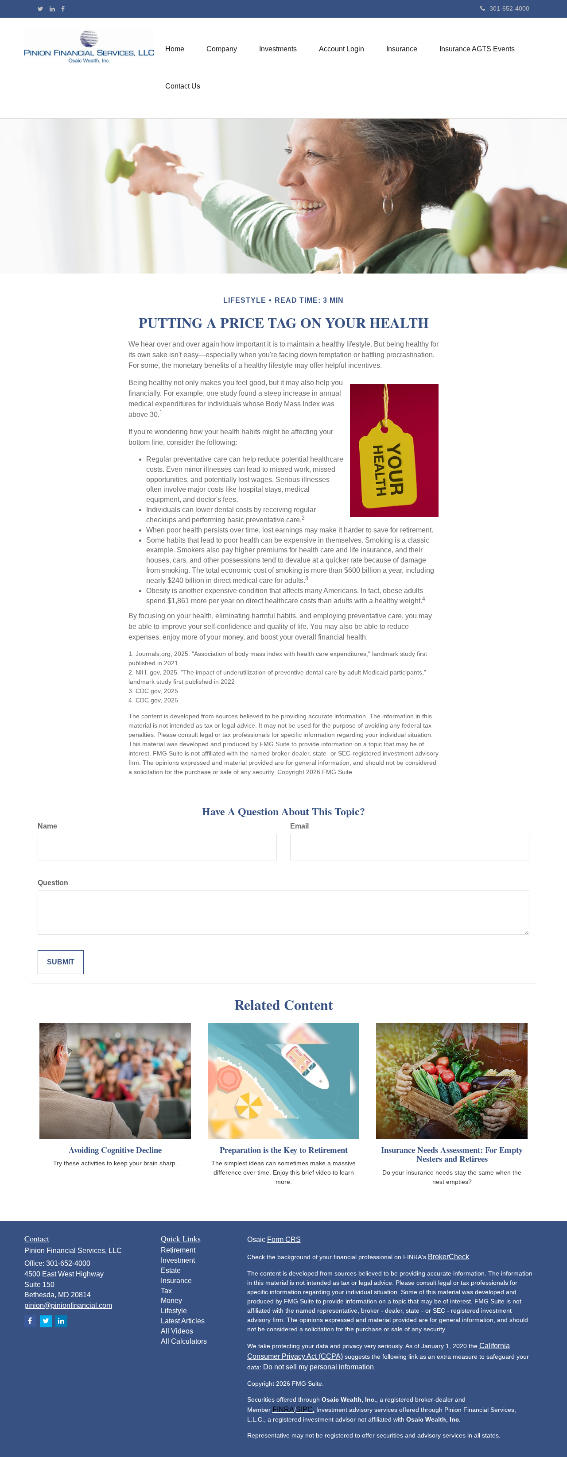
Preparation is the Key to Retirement (284, 1150)
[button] (221, 49)
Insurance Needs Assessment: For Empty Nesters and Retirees (452, 1154)
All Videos (177, 1331)
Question (53, 883)
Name (47, 826)
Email (299, 826)
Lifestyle (174, 1310)
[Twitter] (40, 8)
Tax (166, 1291)
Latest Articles (183, 1321)
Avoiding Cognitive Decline (115, 1150)
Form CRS (284, 1239)
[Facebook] (63, 8)
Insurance (176, 1280)
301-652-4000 (509, 8)
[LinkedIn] (52, 8)
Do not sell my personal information (318, 1367)
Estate (171, 1270)
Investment (178, 1260)
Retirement (178, 1250)
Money (171, 1300)
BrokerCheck (448, 1256)
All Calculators (184, 1341)
